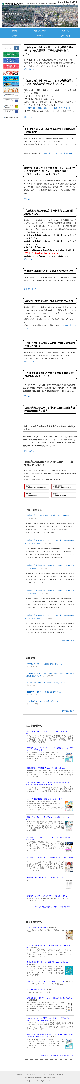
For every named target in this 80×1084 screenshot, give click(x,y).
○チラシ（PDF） (30, 289)
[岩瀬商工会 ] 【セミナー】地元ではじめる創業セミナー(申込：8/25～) (48, 818)
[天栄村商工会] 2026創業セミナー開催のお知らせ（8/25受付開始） (48, 947)
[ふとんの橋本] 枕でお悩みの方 (37, 927)
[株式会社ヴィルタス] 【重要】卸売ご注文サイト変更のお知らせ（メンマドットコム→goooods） (49, 1019)
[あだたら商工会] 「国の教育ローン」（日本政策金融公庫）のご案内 (49, 732)
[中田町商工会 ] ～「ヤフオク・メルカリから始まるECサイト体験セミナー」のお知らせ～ (49, 749)
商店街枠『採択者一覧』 (63, 108)
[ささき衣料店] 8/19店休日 (36, 989)
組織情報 (19, 1074)
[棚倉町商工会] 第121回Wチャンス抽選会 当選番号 (45, 878)
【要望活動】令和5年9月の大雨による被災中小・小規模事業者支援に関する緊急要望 (50, 541)
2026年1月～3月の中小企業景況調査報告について (46, 664)
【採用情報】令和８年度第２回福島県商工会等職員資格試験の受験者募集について (50, 674)
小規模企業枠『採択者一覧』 (37, 108)
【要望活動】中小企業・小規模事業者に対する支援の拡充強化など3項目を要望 (49, 566)
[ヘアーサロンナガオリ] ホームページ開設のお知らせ (45, 981)
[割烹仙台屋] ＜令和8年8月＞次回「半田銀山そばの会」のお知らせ (49, 999)
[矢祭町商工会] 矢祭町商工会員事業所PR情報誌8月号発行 (47, 896)
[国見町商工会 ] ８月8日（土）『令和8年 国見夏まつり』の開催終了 (49, 858)
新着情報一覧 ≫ (68, 711)
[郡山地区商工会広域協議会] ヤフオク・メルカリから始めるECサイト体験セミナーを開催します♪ (49, 1036)
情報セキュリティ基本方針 (55, 1074)
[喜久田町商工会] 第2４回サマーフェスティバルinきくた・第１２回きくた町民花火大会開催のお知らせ (49, 783)
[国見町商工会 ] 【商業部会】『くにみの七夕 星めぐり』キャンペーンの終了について (49, 838)
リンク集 (42, 1074)
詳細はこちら (29, 69)
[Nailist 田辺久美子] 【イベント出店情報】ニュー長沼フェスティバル (49, 963)
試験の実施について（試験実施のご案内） (58, 153)
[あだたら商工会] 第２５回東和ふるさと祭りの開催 (44, 799)
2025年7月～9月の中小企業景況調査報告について (46, 692)
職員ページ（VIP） (47, 1081)
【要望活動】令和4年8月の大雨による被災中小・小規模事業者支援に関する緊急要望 (50, 616)
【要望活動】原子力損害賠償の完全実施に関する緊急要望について (49, 516)
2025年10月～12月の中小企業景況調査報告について (46, 683)
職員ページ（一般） (33, 1081)
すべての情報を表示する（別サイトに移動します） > (54, 907)
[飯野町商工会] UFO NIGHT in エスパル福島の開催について (47, 768)
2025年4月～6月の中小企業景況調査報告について (46, 701)
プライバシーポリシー (31, 1074)
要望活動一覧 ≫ (68, 640)
